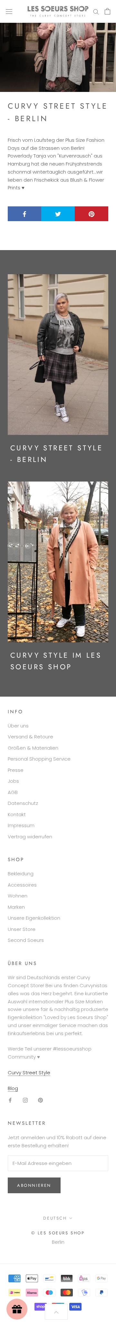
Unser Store (21, 929)
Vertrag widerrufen (30, 836)
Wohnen (17, 895)
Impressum (21, 825)
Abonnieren (34, 1185)
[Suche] (96, 11)
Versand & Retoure (30, 736)
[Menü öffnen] (9, 11)
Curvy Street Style (29, 1072)
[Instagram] (25, 1100)
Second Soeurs (26, 940)
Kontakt (17, 814)
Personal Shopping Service (39, 758)
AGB (13, 792)
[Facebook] (10, 1100)
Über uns (18, 725)
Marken (16, 907)
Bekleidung (21, 873)
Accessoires (22, 884)
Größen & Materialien (33, 747)
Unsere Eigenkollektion (34, 918)
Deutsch (55, 1218)
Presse (16, 770)
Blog (13, 1088)
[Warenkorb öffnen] (107, 11)
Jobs (13, 781)
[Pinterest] (40, 1100)
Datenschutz (23, 803)
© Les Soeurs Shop (57, 1233)
